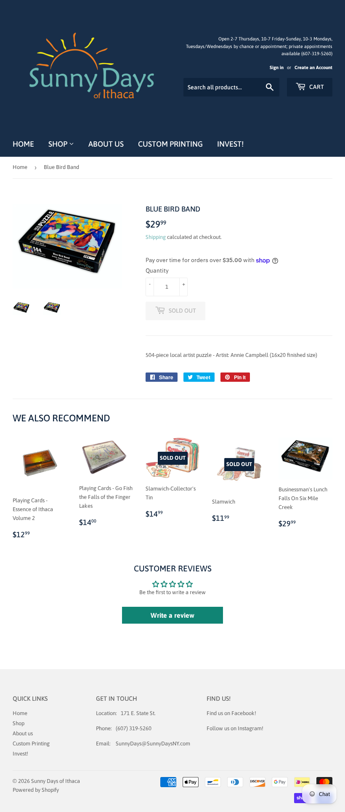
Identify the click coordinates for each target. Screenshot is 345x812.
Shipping (156, 237)
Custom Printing (170, 143)
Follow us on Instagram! (235, 728)
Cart (316, 86)
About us (106, 143)
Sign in (277, 67)
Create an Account (313, 67)
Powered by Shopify (36, 790)
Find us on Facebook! (231, 713)
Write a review (172, 615)
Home (23, 143)
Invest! (230, 143)
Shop (58, 143)
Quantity (157, 270)
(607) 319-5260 (133, 728)
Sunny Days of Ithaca (55, 781)
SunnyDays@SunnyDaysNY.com (153, 743)
